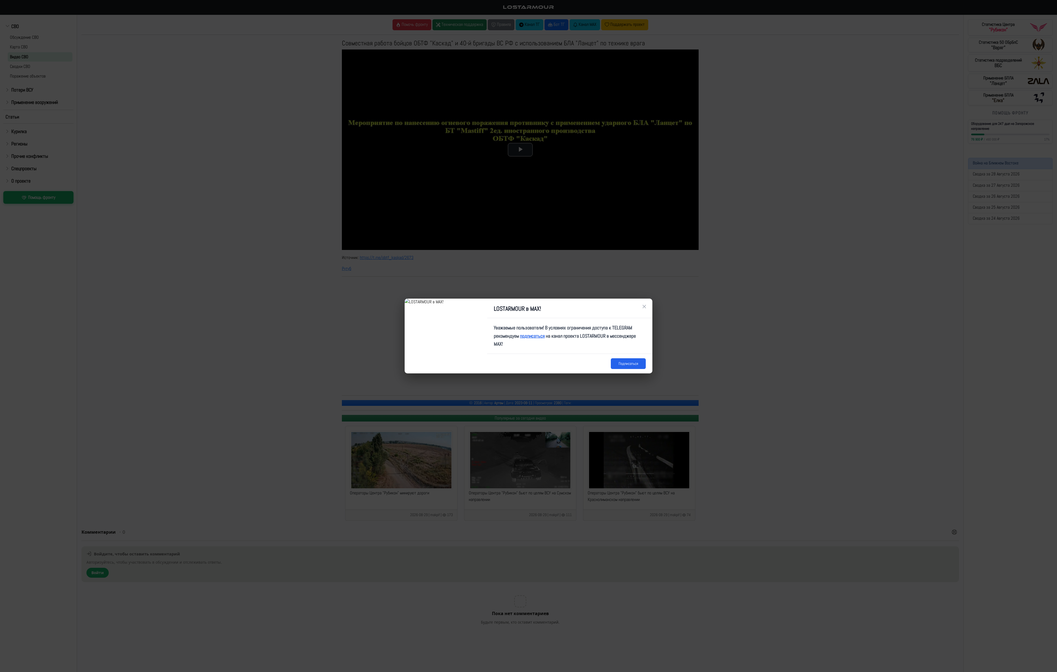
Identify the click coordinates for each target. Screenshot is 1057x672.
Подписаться (628, 363)
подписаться (532, 336)
